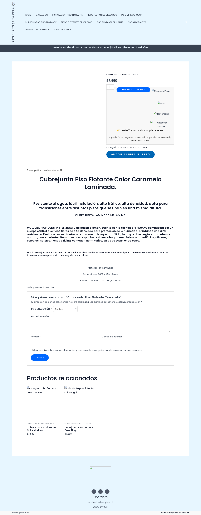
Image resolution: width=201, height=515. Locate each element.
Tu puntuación (41, 308)
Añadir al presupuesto (130, 154)
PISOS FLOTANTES (137, 22)
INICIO (28, 14)
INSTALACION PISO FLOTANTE (67, 14)
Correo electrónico (113, 336)
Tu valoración (41, 316)
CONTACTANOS (62, 29)
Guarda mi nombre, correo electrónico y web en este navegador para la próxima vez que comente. (87, 350)
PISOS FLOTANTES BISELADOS (102, 14)
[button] (179, 22)
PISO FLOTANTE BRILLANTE (110, 22)
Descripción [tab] (34, 170)
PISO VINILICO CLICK (131, 14)
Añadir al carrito (133, 89)
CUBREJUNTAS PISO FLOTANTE (41, 22)
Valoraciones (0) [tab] (54, 170)
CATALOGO (42, 14)
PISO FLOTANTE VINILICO (37, 29)
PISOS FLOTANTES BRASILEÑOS (76, 22)
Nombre (36, 336)
